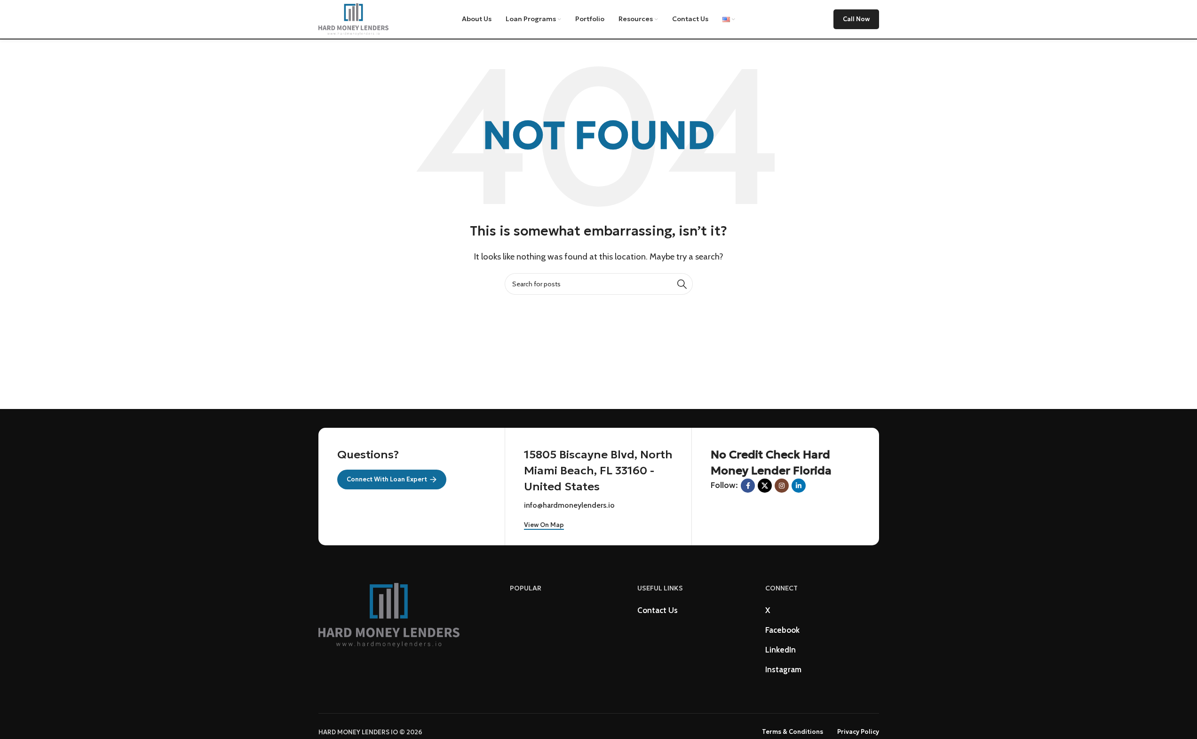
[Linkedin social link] (799, 486)
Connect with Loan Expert (387, 479)
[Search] (682, 284)
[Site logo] (353, 18)
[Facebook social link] (748, 486)
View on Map (544, 525)
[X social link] (765, 486)
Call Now (856, 19)
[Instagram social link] (782, 486)
